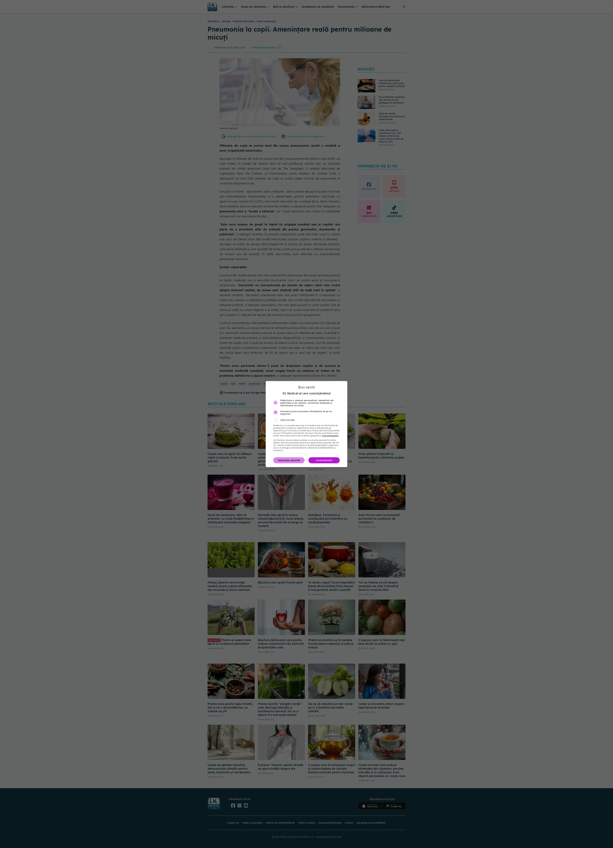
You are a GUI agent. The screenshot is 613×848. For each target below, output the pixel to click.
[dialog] (306, 424)
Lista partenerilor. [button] (330, 435)
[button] (306, 420)
